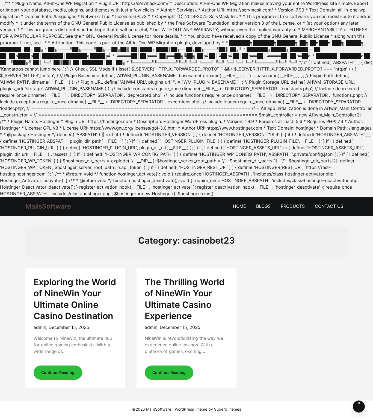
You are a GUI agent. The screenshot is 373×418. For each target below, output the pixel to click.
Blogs (263, 206)
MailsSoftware (48, 206)
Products (293, 206)
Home (239, 206)
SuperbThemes (227, 409)
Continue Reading (58, 372)
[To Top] (359, 407)
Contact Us (329, 206)
